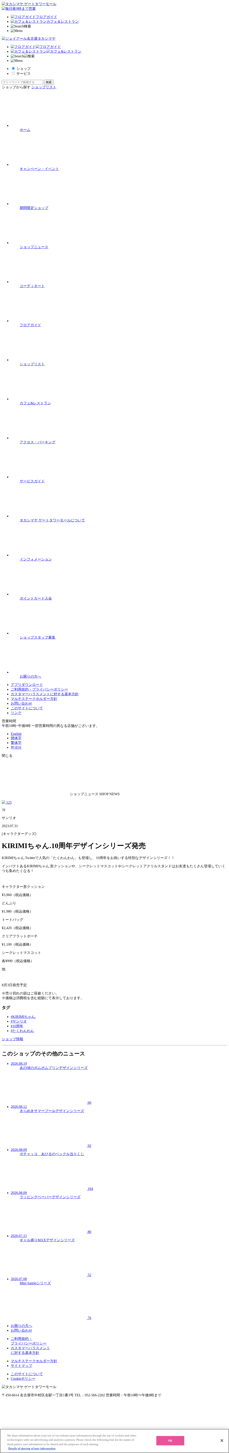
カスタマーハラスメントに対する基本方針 (45, 694)
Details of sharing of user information (31, 1448)
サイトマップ (21, 1366)
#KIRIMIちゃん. (23, 1017)
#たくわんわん (22, 1031)
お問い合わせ (21, 703)
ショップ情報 (12, 1039)
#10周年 (17, 1026)
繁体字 (16, 743)
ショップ (23, 69)
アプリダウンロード (27, 685)
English (16, 734)
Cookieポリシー (23, 1378)
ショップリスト (43, 87)
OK (170, 1440)
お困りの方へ (21, 1326)
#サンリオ (19, 1021)
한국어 (16, 747)
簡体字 (16, 738)
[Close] (222, 1440)
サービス (23, 73)
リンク (16, 713)
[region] (114, 1441)
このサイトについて (27, 708)
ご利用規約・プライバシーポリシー (39, 689)
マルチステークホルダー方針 (34, 699)
